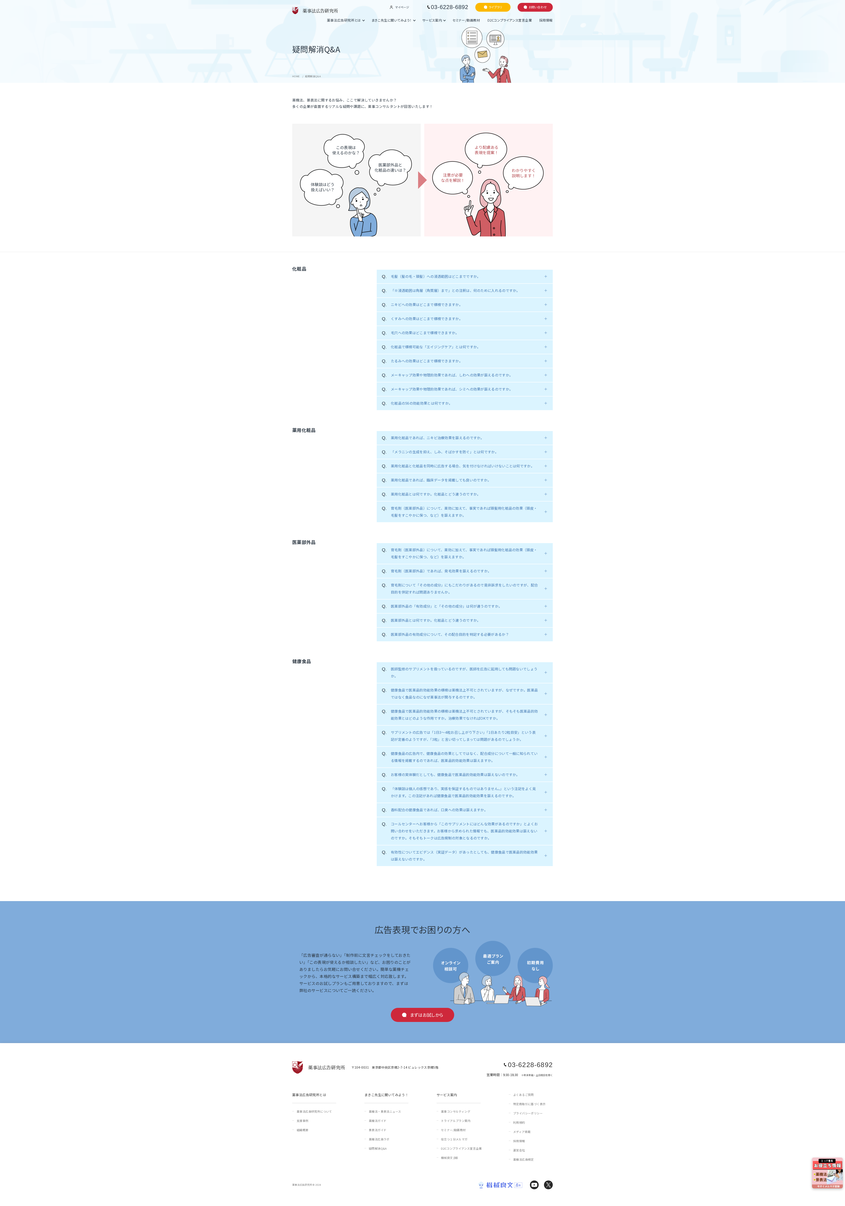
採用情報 (546, 20)
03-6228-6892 (449, 7)
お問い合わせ (538, 7)
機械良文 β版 (449, 1158)
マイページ (402, 7)
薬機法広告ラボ (379, 1139)
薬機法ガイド (377, 1121)
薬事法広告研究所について (314, 1111)
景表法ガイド (377, 1130)
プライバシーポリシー (528, 1113)
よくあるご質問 (523, 1095)
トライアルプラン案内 (455, 1121)
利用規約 (519, 1122)
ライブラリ (495, 7)
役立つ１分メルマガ (454, 1139)
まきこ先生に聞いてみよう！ (391, 20)
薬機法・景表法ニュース (385, 1111)
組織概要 (303, 1130)
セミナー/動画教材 (466, 20)
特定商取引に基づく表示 (529, 1104)
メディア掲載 (522, 1132)
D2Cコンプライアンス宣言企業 (509, 20)
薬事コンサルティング (455, 1111)
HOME (296, 76)
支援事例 (303, 1121)
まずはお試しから (426, 1015)
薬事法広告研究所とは (344, 20)
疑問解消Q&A (378, 1148)
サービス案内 (432, 20)
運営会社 (519, 1150)
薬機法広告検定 (523, 1159)
